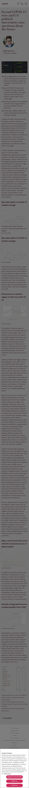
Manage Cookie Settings (14, 777)
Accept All (14, 785)
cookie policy (7, 773)
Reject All (14, 781)
